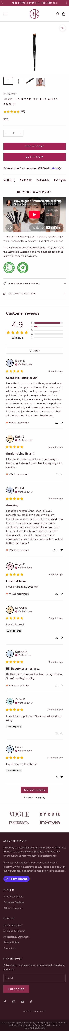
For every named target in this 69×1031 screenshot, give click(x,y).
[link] (14, 111)
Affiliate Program (12, 908)
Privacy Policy (11, 942)
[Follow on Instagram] (13, 1001)
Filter (36, 350)
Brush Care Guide (13, 925)
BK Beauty (10, 93)
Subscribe (16, 989)
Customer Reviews (13, 902)
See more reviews (34, 790)
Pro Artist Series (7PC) (39, 247)
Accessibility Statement (16, 936)
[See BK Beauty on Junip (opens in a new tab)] (41, 797)
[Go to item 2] (18, 81)
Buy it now (34, 156)
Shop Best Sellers (13, 896)
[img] (23, 364)
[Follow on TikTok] (31, 1001)
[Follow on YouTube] (22, 1001)
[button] (47, 323)
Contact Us (9, 948)
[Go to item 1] (8, 81)
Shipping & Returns (14, 931)
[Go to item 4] (40, 82)
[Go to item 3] (29, 81)
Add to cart (34, 146)
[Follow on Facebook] (5, 1001)
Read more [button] (46, 415)
